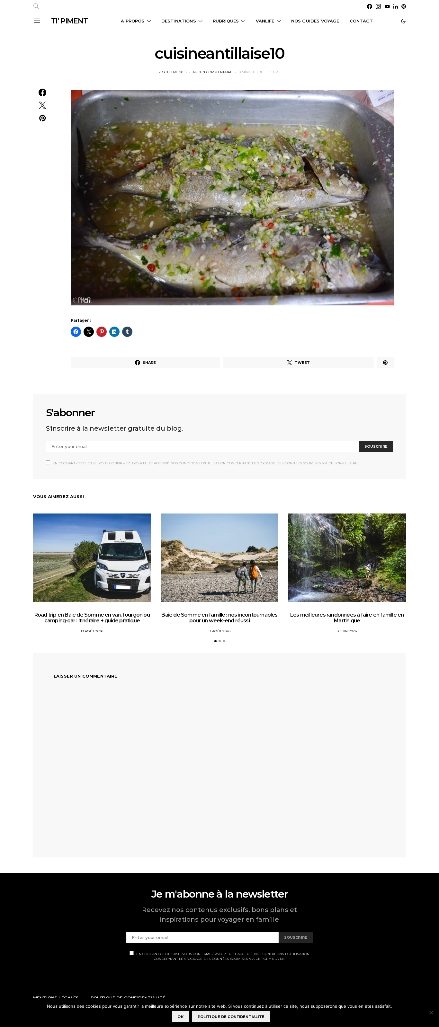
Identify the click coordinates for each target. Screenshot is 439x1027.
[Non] (431, 1012)
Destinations (178, 20)
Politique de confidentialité (231, 1016)
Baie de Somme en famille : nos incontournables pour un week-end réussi (219, 618)
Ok (180, 1016)
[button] (403, 21)
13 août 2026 (92, 631)
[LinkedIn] (395, 6)
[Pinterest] (403, 6)
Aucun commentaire (212, 72)
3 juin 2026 (347, 631)
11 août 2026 (219, 631)
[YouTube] (387, 6)
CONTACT (361, 20)
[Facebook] (369, 6)
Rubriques (226, 20)
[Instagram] (378, 6)
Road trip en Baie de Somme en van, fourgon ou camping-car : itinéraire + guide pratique (92, 618)
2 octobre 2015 (172, 72)
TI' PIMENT (69, 21)
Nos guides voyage (315, 20)
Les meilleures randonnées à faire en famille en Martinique (347, 618)
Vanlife (265, 20)
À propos (132, 20)
